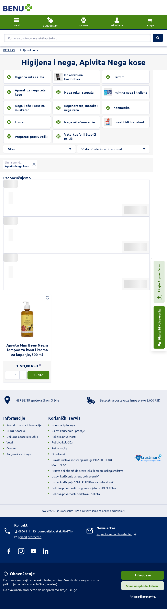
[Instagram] (21, 551)
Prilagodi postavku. (143, 596)
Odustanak (58, 454)
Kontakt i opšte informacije (24, 425)
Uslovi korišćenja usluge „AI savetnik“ (75, 476)
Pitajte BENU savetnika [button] (159, 324)
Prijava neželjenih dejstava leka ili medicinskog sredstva (87, 470)
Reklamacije (59, 448)
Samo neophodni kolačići (142, 586)
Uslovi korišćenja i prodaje (68, 430)
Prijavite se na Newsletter (114, 534)
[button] (117, 22)
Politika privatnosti (64, 436)
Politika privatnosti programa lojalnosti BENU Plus (84, 488)
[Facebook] (9, 551)
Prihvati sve (143, 575)
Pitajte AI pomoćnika (159, 278)
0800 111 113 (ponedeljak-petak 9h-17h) (45, 531)
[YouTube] (33, 551)
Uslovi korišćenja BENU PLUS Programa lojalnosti (83, 482)
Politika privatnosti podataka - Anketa (76, 494)
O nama (11, 448)
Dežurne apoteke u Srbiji (22, 436)
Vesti (10, 442)
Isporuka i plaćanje (63, 425)
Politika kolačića (62, 442)
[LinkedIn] (45, 551)
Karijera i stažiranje (19, 454)
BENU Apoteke (16, 430)
